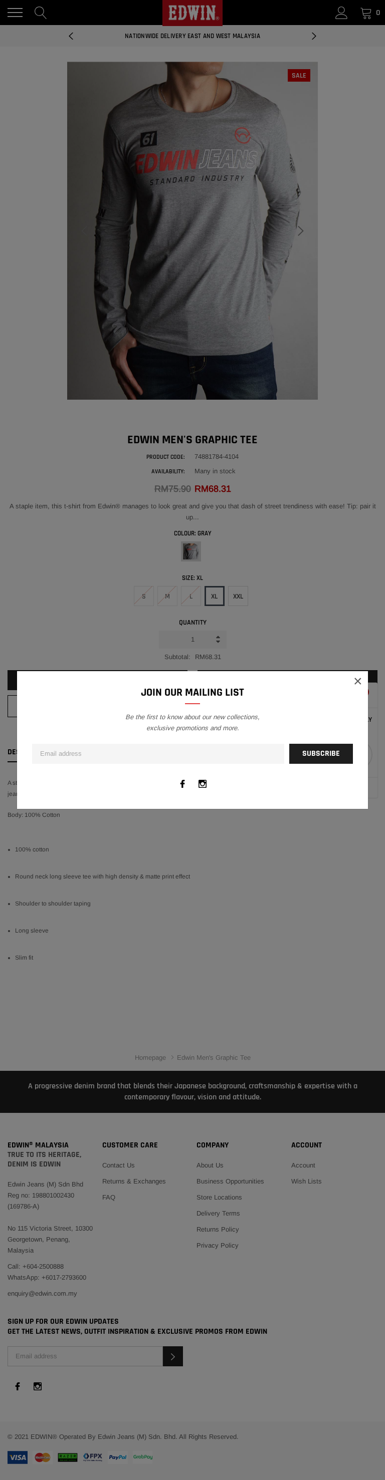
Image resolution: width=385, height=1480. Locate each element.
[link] (182, 784)
